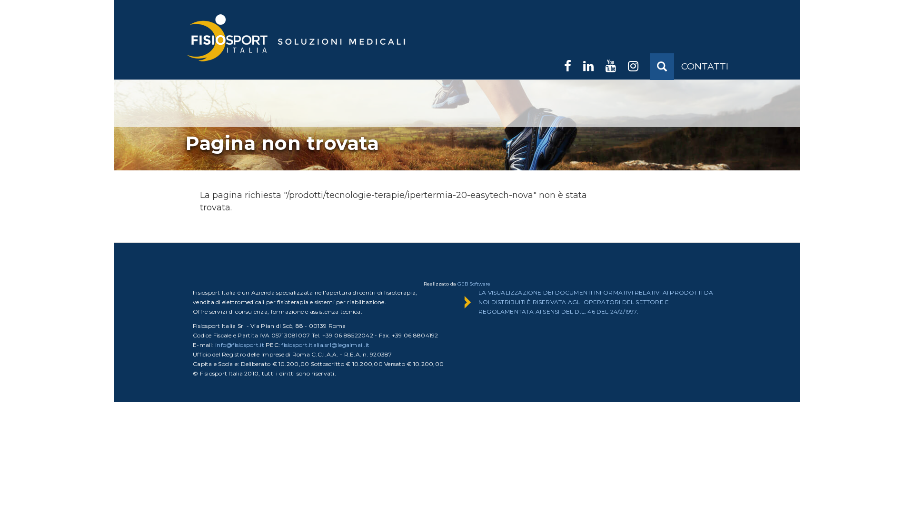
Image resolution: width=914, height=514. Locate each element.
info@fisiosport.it (239, 344)
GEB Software (473, 284)
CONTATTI (704, 66)
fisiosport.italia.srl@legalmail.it (325, 344)
